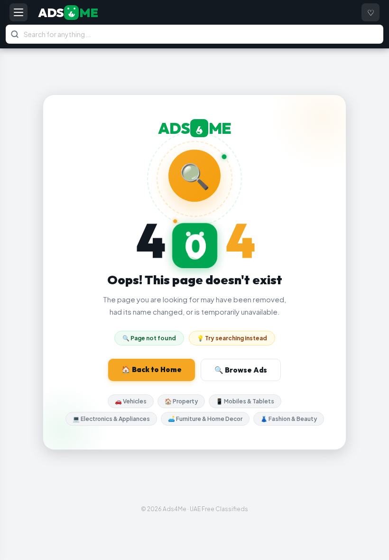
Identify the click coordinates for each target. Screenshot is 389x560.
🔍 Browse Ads (240, 369)
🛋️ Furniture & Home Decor (205, 418)
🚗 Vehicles (131, 401)
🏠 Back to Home (151, 369)
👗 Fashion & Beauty (288, 418)
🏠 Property (181, 401)
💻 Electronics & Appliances (111, 418)
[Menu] (18, 12)
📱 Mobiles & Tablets (245, 401)
